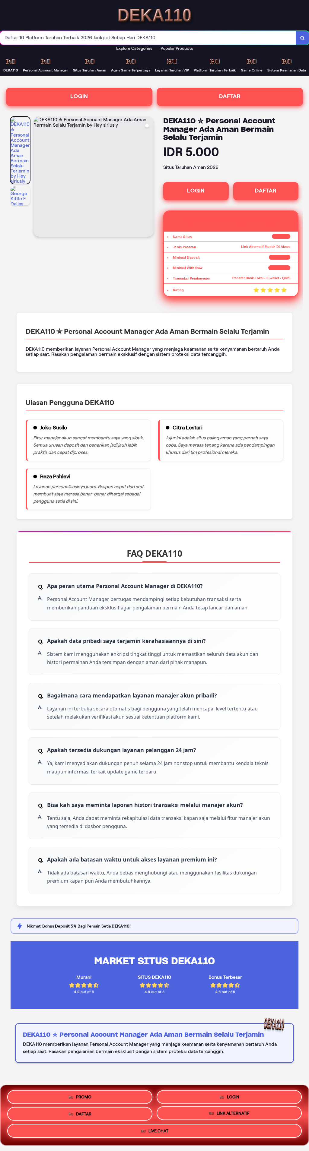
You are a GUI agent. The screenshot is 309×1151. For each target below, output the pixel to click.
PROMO (83, 1094)
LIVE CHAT (158, 1133)
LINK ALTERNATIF (233, 1114)
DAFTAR (230, 96)
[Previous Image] (38, 177)
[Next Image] (149, 177)
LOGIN (79, 96)
